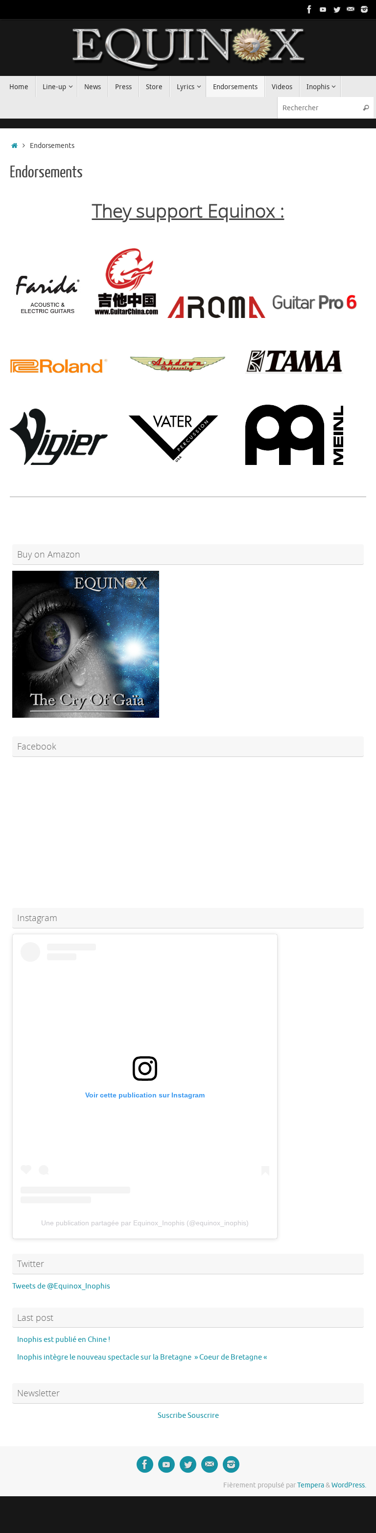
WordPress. (348, 1485)
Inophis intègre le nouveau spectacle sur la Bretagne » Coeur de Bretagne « (142, 1357)
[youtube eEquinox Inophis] (323, 9)
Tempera (310, 1485)
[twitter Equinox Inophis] (337, 9)
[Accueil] (14, 146)
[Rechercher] (366, 107)
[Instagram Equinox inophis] (364, 9)
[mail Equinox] (350, 9)
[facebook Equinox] (309, 9)
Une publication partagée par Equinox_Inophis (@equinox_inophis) (145, 1223)
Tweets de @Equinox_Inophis (61, 1286)
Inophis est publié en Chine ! (63, 1339)
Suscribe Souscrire (188, 1415)
